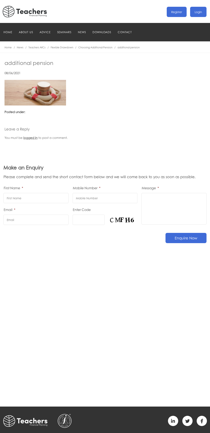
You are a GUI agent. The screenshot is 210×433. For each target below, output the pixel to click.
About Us (26, 32)
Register (176, 12)
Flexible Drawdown (62, 47)
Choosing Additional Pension (95, 47)
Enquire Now (186, 238)
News (82, 32)
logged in (30, 137)
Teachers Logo (28, 11)
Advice (45, 32)
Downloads (101, 32)
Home (7, 32)
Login (198, 12)
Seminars (64, 32)
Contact (125, 32)
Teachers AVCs (37, 47)
